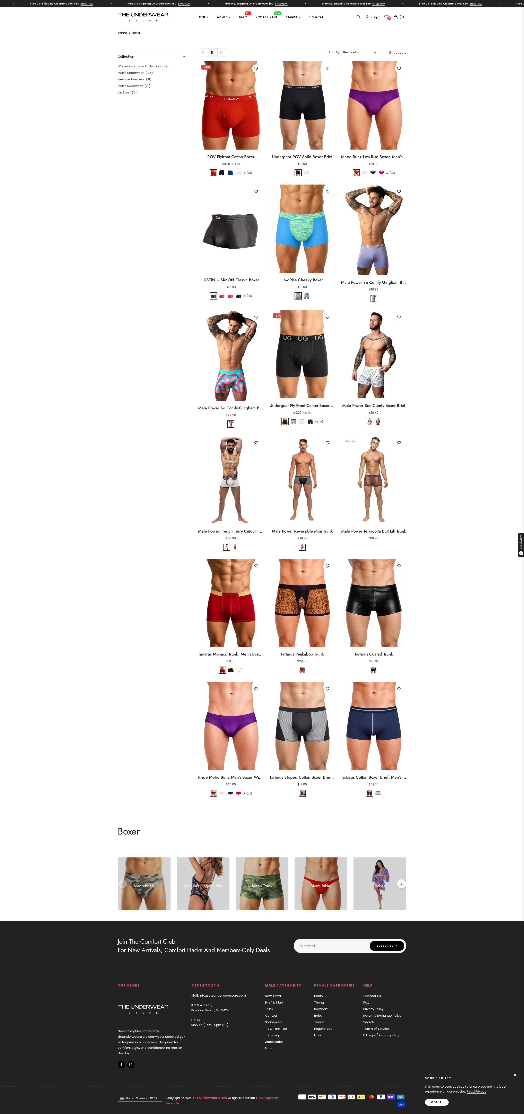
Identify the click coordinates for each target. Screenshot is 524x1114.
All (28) (247, 173)
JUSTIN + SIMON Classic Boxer (230, 280)
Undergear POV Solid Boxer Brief (302, 156)
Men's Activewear (134, 79)
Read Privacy (476, 1091)
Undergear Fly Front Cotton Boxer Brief (302, 405)
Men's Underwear (135, 73)
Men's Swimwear (134, 86)
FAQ (366, 1002)
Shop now (57, 3)
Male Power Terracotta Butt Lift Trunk (373, 531)
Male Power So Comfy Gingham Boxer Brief (230, 408)
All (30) (247, 296)
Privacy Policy (373, 1009)
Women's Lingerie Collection (143, 66)
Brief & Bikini (274, 1002)
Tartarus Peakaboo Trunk (302, 654)
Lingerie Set (323, 1028)
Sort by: (334, 52)
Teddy (319, 1022)
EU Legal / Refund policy (381, 1035)
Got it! (437, 1102)
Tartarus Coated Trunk (374, 654)
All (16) (319, 421)
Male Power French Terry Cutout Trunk (230, 531)
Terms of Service (376, 1028)
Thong (319, 1002)
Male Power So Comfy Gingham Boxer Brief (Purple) (373, 282)
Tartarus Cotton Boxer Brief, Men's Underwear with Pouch (373, 777)
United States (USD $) (141, 1098)
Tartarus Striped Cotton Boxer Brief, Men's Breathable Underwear (302, 777)
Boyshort (321, 1009)
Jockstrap (272, 1035)
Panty (318, 996)
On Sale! (128, 92)
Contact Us (372, 996)
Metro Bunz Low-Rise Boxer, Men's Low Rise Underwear (373, 156)
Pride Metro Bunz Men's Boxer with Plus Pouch (230, 777)
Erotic (269, 1048)
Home (122, 33)
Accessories (274, 1042)
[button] (358, 17)
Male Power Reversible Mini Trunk (302, 531)
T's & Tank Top (276, 1028)
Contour (271, 1015)
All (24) (390, 173)
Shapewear (273, 1022)
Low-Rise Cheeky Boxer (302, 280)
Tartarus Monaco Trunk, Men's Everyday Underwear (230, 654)
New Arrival (273, 996)
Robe (318, 1015)
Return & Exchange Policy (382, 1015)
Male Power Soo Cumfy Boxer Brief (373, 405)
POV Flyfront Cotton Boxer (230, 156)
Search (368, 1022)
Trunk (269, 1009)
